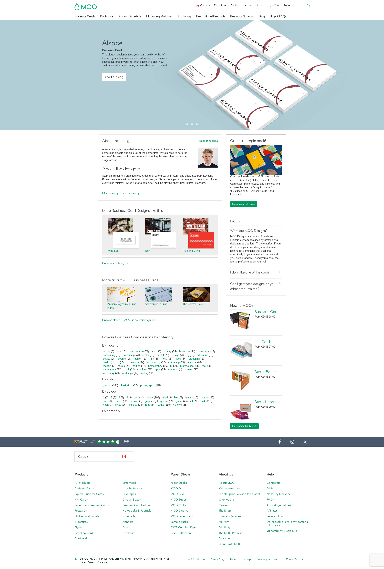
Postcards (107, 16)
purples (133, 404)
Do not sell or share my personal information (288, 523)
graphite (149, 401)
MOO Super (178, 499)
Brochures (81, 522)
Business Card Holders (136, 505)
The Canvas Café (193, 304)
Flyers (78, 527)
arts (153, 351)
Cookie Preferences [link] (296, 559)
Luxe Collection (181, 533)
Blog (262, 16)
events (122, 358)
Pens (125, 527)
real (204, 365)
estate (106, 358)
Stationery (184, 16)
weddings (127, 373)
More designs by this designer (122, 193)
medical (191, 362)
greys (179, 401)
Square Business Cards (89, 494)
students (173, 369)
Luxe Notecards (132, 488)
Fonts (233, 559)
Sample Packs (179, 522)
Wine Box (113, 250)
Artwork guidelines (279, 505)
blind (165, 397)
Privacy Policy (217, 559)
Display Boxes (131, 499)
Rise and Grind (191, 250)
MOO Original (180, 510)
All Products (82, 483)
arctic (137, 397)
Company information (268, 559)
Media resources (229, 488)
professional (187, 365)
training (189, 369)
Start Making (114, 77)
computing (109, 355)
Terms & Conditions (194, 559)
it (118, 362)
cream (118, 401)
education (202, 355)
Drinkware (128, 533)
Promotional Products (210, 16)
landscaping (153, 362)
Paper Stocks (179, 483)
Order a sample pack (243, 204)
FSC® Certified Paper (184, 527)
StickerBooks (265, 371)
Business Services (242, 16)
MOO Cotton (179, 505)
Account (247, 5)
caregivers (204, 351)
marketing (174, 362)
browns (205, 397)
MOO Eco (177, 488)
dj (188, 355)
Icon (147, 250)
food (178, 358)
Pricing (271, 488)
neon (106, 404)
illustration (126, 385)
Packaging (225, 538)
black (150, 397)
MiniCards (263, 341)
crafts (145, 355)
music (121, 365)
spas (157, 369)
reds (147, 404)
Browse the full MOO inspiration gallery (129, 320)
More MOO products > (244, 425)
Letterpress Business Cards (92, 505)
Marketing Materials (159, 16)
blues (188, 397)
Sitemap (246, 559)
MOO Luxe (178, 494)
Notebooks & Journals (136, 510)
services (142, 369)
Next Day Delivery (278, 494)
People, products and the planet (239, 494)
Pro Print (224, 522)
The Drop (225, 510)
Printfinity (224, 527)
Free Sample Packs (226, 5)
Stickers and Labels (87, 516)
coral (106, 401)
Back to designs (208, 141)
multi (203, 401)
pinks (118, 404)
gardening (194, 358)
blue (176, 397)
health (106, 362)
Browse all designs (115, 263)
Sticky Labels (265, 401)
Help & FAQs (278, 16)
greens (164, 401)
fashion (138, 358)
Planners (127, 522)
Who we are (226, 499)
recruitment (109, 369)
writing (144, 373)
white (161, 404)
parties (136, 365)
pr (171, 365)
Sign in (260, 5)
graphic (107, 385)
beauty (167, 351)
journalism (133, 362)
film (152, 358)
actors (106, 351)
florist (165, 358)
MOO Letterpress (182, 516)
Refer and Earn (276, 516)
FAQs (270, 499)
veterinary (108, 373)
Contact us (273, 483)
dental (160, 355)
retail (126, 369)
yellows (177, 404)
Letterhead (129, 483)
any (119, 351)
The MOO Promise (230, 533)
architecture (137, 351)
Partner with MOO (230, 544)
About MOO (227, 483)
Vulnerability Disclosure (282, 531)
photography (155, 365)
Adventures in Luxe (156, 304)
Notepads (128, 516)
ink (192, 401)
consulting (129, 355)
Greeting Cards (84, 533)
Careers (223, 505)
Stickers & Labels (129, 16)
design (175, 355)
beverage (184, 351)
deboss (134, 401)
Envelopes (129, 494)
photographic (147, 385)
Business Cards (84, 16)
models (107, 365)
